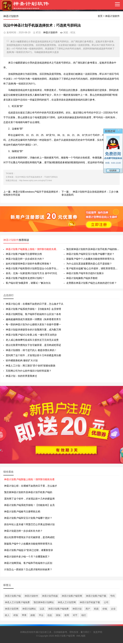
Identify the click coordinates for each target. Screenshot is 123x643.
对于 (75, 615)
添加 (58, 615)
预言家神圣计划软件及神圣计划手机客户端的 (28, 492)
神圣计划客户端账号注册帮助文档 (24, 254)
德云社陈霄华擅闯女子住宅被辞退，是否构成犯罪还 (33, 345)
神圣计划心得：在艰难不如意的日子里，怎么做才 (30, 485)
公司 (106, 602)
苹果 (24, 615)
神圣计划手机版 (50, 596)
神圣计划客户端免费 (58, 608)
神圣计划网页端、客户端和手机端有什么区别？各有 (33, 314)
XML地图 (80, 635)
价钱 (104, 608)
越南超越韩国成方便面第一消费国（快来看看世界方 (33, 319)
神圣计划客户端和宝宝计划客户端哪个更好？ (90, 254)
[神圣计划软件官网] (27, 7)
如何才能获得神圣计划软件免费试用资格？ (28, 263)
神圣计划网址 (29, 608)
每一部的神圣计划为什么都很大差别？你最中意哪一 (33, 324)
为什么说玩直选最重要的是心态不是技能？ (89, 263)
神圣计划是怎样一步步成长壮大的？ (25, 258)
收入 (7, 615)
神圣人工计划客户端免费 (17, 602)
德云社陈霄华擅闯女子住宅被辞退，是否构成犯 (29, 537)
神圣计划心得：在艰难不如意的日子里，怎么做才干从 (34, 303)
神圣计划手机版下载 (90, 602)
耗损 (96, 608)
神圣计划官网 (11, 608)
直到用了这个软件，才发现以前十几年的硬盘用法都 (33, 355)
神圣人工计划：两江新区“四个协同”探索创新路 (30, 365)
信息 (49, 615)
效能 (32, 615)
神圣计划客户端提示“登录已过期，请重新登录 (28, 550)
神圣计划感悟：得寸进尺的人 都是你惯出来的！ (31, 350)
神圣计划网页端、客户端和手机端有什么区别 (28, 563)
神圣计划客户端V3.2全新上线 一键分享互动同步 (31, 334)
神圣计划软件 (112, 16)
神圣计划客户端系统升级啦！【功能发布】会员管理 (33, 309)
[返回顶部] (116, 575)
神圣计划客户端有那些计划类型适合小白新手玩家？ (32, 268)
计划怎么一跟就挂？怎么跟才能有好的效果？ (28, 569)
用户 (88, 608)
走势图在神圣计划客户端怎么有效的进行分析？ (91, 283)
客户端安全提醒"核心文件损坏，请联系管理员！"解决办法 (93, 268)
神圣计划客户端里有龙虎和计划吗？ (25, 278)
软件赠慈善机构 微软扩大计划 (22, 360)
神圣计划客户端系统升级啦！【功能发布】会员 (29, 505)
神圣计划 (77, 608)
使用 (66, 615)
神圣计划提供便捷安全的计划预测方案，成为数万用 (33, 329)
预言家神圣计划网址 (44, 602)
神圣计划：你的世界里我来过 (21, 376)
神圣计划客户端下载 (96, 596)
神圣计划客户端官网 (72, 596)
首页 (100, 16)
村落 (15, 615)
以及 (42, 608)
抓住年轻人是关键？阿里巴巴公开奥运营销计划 (29, 524)
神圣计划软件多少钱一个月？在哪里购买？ (27, 556)
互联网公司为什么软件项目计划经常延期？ (28, 370)
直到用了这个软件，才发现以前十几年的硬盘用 (29, 498)
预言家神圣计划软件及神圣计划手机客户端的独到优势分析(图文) (93, 249)
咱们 (83, 615)
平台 (41, 615)
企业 (113, 608)
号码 (112, 596)
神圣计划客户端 (13, 596)
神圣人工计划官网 (67, 602)
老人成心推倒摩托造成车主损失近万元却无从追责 (32, 339)
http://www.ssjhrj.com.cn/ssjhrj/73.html (35, 180)
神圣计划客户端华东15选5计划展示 (85, 273)
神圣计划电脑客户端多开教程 (82, 278)
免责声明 (97, 632)
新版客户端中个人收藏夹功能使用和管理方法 (90, 258)
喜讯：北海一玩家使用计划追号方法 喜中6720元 (31, 273)
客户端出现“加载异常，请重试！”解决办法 (28, 283)
